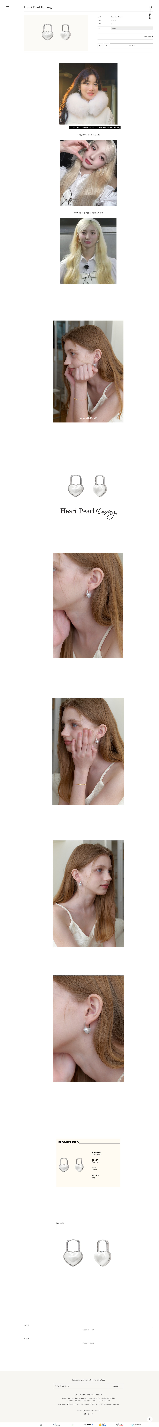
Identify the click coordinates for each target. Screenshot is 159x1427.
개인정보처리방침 (98, 1395)
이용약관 (89, 1395)
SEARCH (116, 1386)
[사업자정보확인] (70, 1404)
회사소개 (76, 1395)
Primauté (150, 13)
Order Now (131, 45)
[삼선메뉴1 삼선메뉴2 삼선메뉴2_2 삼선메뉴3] (7, 7)
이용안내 (82, 1395)
